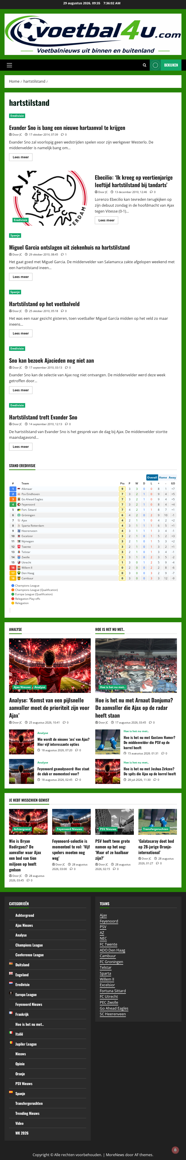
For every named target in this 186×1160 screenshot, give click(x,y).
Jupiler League (26, 1044)
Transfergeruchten (155, 829)
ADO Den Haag (112, 950)
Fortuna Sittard (113, 990)
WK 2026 (22, 1133)
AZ (102, 932)
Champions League (29, 945)
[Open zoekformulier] (144, 65)
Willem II (107, 979)
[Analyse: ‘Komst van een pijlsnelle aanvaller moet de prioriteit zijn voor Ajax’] (50, 665)
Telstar (106, 967)
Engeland (22, 974)
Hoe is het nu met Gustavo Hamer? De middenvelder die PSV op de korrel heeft (107, 741)
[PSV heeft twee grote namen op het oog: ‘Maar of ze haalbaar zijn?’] (114, 822)
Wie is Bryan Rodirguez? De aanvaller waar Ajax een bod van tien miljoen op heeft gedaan (25, 855)
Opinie (20, 1063)
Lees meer (22, 158)
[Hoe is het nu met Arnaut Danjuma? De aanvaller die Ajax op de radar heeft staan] (136, 665)
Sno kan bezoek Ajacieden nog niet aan (51, 360)
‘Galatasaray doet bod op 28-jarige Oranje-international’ (156, 846)
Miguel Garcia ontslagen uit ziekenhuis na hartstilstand (69, 247)
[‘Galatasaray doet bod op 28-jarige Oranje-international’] (157, 822)
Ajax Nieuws (22, 687)
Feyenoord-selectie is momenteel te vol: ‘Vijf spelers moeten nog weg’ (71, 849)
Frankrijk (22, 1014)
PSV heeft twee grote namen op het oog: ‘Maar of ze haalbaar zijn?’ (112, 849)
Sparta (105, 973)
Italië (19, 1034)
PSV (103, 926)
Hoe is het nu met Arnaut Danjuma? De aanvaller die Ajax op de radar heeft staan (134, 707)
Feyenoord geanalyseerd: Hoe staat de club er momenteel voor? (21, 771)
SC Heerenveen (113, 1013)
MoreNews (115, 1154)
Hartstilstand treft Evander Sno (43, 417)
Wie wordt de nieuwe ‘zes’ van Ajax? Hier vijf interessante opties (21, 741)
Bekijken (171, 65)
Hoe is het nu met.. (112, 687)
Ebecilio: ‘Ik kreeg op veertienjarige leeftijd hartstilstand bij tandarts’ (50, 198)
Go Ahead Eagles (114, 1008)
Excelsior (107, 984)
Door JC (17, 134)
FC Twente (108, 944)
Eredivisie (17, 116)
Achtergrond (22, 829)
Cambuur (108, 955)
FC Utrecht (109, 996)
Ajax (103, 915)
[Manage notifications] (175, 1150)
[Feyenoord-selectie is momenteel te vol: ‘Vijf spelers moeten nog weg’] (71, 822)
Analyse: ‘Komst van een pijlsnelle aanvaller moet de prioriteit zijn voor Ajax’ (49, 707)
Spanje (15, 235)
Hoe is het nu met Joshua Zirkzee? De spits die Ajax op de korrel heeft (107, 771)
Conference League (29, 954)
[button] (9, 65)
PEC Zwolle (109, 1002)
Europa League (26, 994)
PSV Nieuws (108, 829)
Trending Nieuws (27, 1113)
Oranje (20, 1073)
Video (19, 1123)
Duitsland (22, 964)
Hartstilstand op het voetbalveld (44, 304)
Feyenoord (109, 921)
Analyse (39, 687)
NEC (103, 938)
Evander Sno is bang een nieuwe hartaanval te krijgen (67, 127)
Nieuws (20, 1053)
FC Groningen (111, 961)
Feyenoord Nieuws (69, 829)
